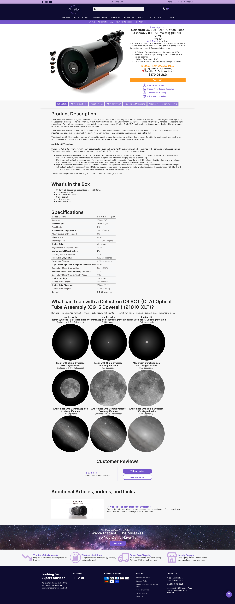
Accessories (129, 17)
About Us (178, 2)
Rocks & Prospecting (156, 17)
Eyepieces (115, 17)
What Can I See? (114, 104)
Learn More (118, 543)
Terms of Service (142, 590)
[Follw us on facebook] (42, 2)
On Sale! (92, 22)
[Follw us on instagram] (46, 2)
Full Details (62, 104)
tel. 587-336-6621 (175, 584)
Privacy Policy (141, 593)
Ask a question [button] (137, 477)
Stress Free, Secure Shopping (160, 89)
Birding (141, 17)
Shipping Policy (142, 581)
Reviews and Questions (135, 104)
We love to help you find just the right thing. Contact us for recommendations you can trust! (54, 585)
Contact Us (188, 2)
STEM (172, 17)
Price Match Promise (156, 96)
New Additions (140, 22)
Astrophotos (103, 22)
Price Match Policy (143, 578)
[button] (153, 41)
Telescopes (65, 17)
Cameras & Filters (81, 17)
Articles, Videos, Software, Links (163, 104)
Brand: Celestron (157, 27)
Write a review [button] (137, 471)
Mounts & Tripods (100, 17)
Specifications (96, 104)
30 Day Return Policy (156, 92)
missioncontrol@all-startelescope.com (175, 579)
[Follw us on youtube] (50, 2)
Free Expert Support (156, 85)
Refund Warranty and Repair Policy (147, 585)
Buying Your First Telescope (121, 22)
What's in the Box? (79, 104)
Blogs (170, 2)
